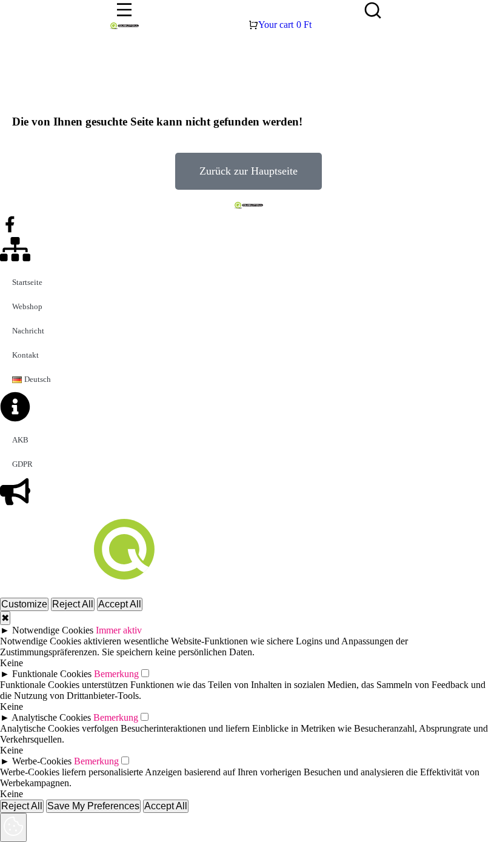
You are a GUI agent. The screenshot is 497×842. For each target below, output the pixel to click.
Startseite (27, 282)
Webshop (27, 306)
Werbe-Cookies (42, 761)
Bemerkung (116, 674)
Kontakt (25, 354)
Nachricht (28, 330)
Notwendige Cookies (52, 630)
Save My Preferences (93, 806)
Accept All (119, 604)
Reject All (72, 604)
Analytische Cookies (51, 717)
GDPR (22, 464)
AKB (20, 439)
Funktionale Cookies (52, 674)
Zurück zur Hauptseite (248, 171)
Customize (24, 604)
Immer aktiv (119, 630)
